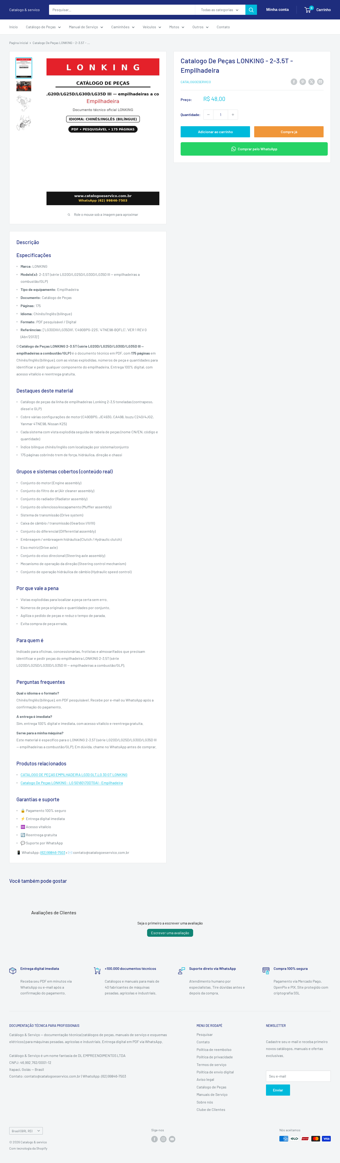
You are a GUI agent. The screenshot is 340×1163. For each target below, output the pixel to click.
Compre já (289, 131)
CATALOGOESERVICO (196, 82)
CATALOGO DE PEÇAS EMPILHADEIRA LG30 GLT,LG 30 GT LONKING (74, 774)
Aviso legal (205, 1079)
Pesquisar (205, 1034)
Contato (223, 27)
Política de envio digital (215, 1072)
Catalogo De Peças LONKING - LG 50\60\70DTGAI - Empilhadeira (72, 782)
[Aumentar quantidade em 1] (233, 114)
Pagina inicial (18, 43)
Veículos (149, 27)
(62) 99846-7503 (52, 852)
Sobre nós (205, 1102)
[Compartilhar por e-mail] (320, 81)
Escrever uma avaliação (170, 932)
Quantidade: (191, 114)
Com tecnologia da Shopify (28, 1148)
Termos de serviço (211, 1064)
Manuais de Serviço (212, 1094)
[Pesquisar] (251, 10)
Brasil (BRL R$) (22, 1131)
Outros (198, 27)
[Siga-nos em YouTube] (172, 1139)
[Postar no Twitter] (311, 81)
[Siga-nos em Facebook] (154, 1139)
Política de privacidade (215, 1057)
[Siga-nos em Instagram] (163, 1139)
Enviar (278, 1090)
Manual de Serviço (83, 27)
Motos (174, 27)
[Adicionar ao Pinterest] (303, 81)
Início (13, 27)
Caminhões (120, 27)
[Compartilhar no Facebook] (294, 81)
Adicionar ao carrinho (215, 131)
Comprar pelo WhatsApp (257, 149)
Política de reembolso (214, 1049)
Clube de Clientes (211, 1109)
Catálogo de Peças (41, 27)
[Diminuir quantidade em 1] (208, 114)
